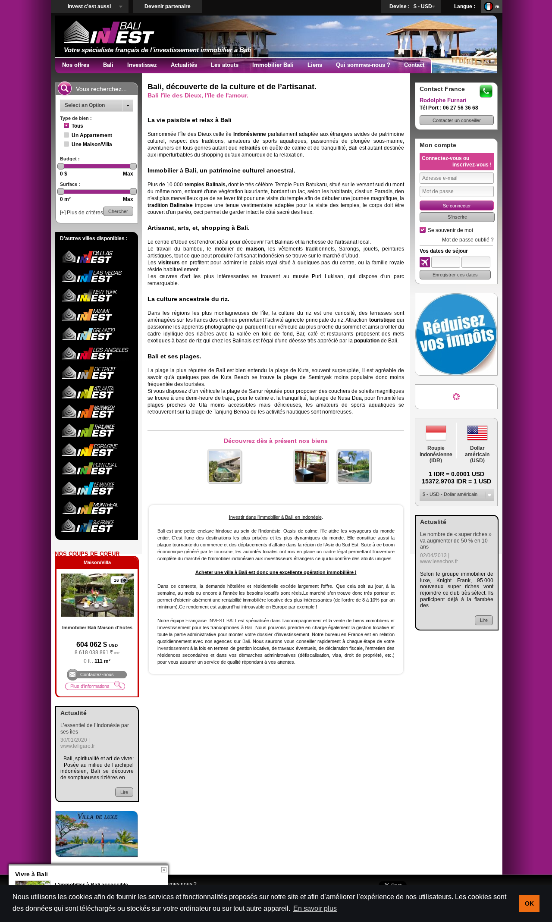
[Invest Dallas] (95, 263)
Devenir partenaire (167, 6)
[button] (457, 120)
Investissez (142, 65)
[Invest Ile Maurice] (95, 493)
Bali (108, 65)
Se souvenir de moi (450, 230)
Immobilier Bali (273, 65)
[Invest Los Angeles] (95, 359)
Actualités (184, 65)
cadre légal (335, 551)
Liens (314, 65)
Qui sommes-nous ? (363, 65)
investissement (173, 648)
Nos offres (75, 65)
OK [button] (529, 903)
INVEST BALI (222, 620)
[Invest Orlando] (95, 339)
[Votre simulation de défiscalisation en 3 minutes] (456, 334)
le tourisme (220, 551)
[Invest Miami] (95, 320)
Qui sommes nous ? (173, 884)
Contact (414, 65)
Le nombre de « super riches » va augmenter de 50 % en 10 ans (456, 540)
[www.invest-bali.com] (97, 834)
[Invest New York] (95, 301)
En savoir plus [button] (315, 908)
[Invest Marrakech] (95, 417)
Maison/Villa (97, 562)
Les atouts (224, 65)
